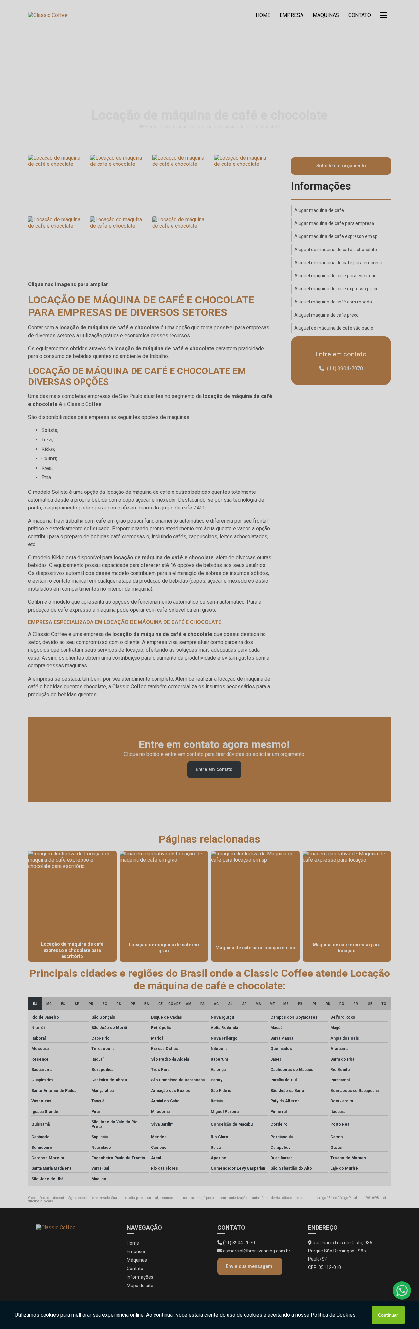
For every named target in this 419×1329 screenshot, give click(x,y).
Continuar (388, 1315)
